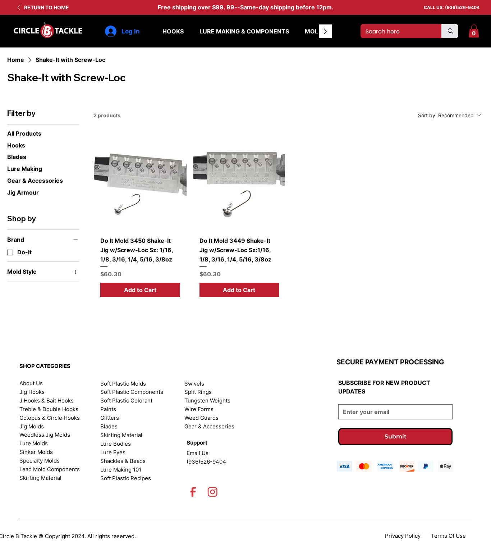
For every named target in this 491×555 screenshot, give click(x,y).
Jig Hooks (32, 392)
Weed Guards (201, 418)
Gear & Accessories (209, 426)
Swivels (194, 384)
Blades (109, 426)
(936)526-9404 (462, 7)
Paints (108, 409)
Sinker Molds (36, 452)
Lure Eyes (112, 452)
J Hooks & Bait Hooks (46, 400)
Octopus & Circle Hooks (49, 418)
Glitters (109, 418)
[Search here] (449, 31)
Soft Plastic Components (131, 392)
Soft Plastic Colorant (126, 400)
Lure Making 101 (120, 470)
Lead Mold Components (49, 469)
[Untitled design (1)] (212, 492)
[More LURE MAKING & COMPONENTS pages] (293, 31)
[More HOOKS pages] (187, 31)
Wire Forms (199, 409)
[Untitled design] (193, 492)
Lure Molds (33, 443)
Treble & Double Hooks (48, 409)
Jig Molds (31, 426)
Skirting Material (40, 478)
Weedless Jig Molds (44, 435)
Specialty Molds (39, 461)
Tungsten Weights (207, 400)
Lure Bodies (115, 444)
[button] (473, 31)
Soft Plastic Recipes (125, 478)
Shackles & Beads (123, 461)
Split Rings (198, 392)
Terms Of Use (448, 536)
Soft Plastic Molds (123, 384)
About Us (31, 383)
